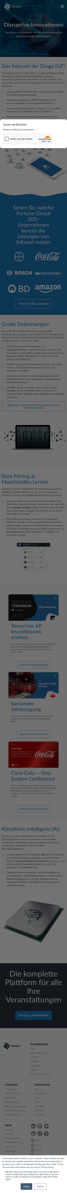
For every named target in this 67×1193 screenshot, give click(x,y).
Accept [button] (26, 1186)
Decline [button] (40, 1186)
